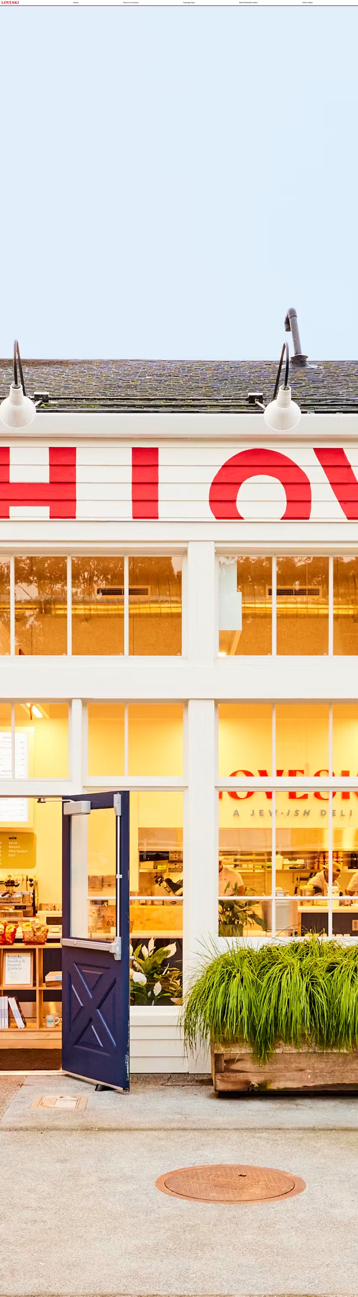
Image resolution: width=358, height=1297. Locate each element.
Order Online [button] (307, 2)
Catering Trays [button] (189, 2)
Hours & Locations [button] (131, 2)
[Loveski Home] (12, 2)
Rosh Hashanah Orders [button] (248, 2)
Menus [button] (76, 2)
